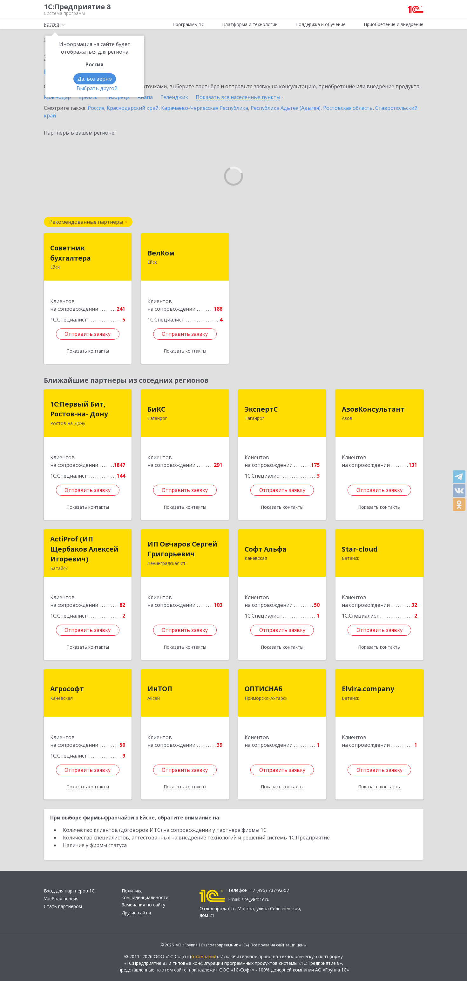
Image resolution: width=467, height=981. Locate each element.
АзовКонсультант (373, 409)
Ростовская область (348, 107)
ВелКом (161, 253)
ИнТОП (159, 688)
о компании (203, 956)
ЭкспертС (261, 409)
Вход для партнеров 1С (69, 891)
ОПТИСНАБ (263, 688)
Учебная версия (61, 899)
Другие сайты (136, 913)
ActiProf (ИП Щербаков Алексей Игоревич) (84, 548)
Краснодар (57, 97)
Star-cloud (360, 549)
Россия (96, 107)
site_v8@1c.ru (255, 899)
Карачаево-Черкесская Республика (204, 107)
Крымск (88, 97)
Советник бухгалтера (70, 252)
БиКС (156, 409)
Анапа (145, 97)
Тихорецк (117, 97)
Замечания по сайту (143, 905)
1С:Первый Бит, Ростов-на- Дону (79, 409)
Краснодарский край (133, 107)
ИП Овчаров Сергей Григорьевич (182, 549)
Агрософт (67, 688)
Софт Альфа (266, 549)
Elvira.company (368, 688)
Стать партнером (63, 906)
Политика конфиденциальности (145, 894)
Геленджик (174, 97)
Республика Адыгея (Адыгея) (286, 107)
